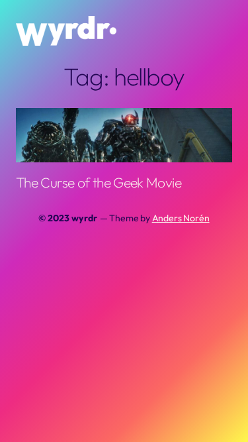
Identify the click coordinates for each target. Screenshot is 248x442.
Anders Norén (181, 218)
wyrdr (84, 218)
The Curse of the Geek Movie (98, 182)
